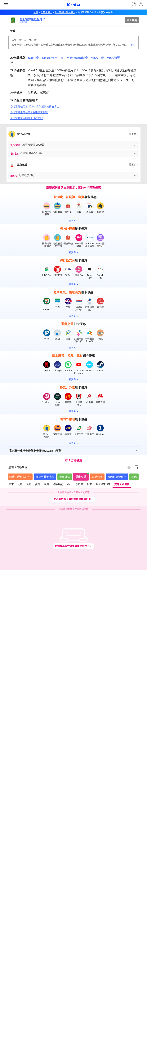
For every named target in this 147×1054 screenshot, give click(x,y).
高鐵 (20, 484)
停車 (11, 484)
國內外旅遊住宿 (117, 476)
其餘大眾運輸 (121, 484)
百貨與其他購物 (45, 476)
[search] (140, 4)
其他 (134, 476)
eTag (69, 484)
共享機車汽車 (103, 484)
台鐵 (28, 484)
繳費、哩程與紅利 (20, 476)
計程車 (79, 484)
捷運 (37, 484)
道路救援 (58, 484)
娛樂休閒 (97, 476)
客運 (46, 484)
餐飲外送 (64, 476)
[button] (73, 145)
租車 (89, 484)
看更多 (132, 134)
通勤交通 (81, 476)
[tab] (11, 484)
